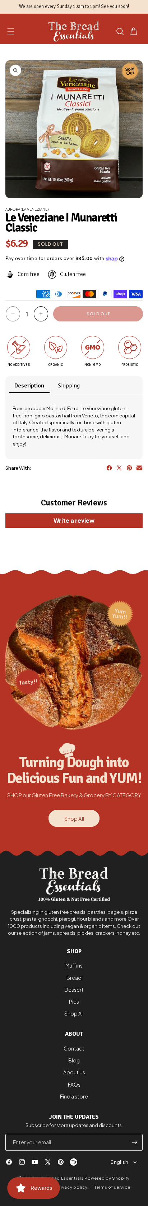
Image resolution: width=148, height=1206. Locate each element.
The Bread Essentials (61, 1178)
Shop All (74, 818)
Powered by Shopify (107, 1178)
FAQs (74, 1084)
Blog (74, 1060)
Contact (74, 1048)
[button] (11, 31)
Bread (74, 977)
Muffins (74, 965)
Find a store (74, 1096)
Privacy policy (72, 1187)
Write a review (74, 520)
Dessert (74, 989)
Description (29, 385)
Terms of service (112, 1187)
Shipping (69, 385)
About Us (74, 1072)
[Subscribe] (134, 1142)
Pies (74, 1001)
